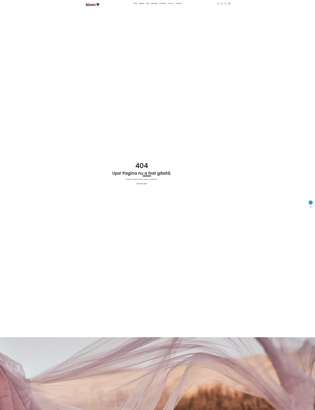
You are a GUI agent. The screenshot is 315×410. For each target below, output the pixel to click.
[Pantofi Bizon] (93, 5)
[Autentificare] (218, 3)
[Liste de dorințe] (225, 3)
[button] (222, 3)
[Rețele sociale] (311, 207)
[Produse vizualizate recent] (311, 203)
